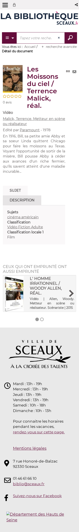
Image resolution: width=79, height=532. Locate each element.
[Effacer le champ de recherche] (59, 37)
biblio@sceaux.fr (29, 484)
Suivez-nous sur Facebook (37, 496)
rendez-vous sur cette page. (39, 432)
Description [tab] (22, 200)
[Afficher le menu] (5, 5)
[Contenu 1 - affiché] (37, 319)
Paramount (30, 130)
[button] (76, 4)
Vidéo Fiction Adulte (25, 227)
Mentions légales (30, 448)
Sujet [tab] (15, 190)
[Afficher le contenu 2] (42, 319)
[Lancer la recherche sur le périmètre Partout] (71, 37)
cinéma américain (23, 217)
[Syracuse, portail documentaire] (39, 19)
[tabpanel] (34, 225)
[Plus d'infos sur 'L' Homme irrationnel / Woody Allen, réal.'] (16, 293)
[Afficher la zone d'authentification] (15, 4)
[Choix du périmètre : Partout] (9, 37)
